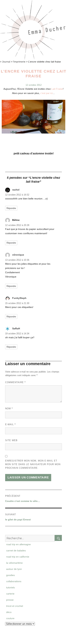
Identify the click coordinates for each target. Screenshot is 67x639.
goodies (10, 575)
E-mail (10, 424)
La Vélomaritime (14, 562)
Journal (6, 61)
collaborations (13, 581)
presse (10, 599)
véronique (18, 254)
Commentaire (15, 382)
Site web (11, 440)
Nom (9, 408)
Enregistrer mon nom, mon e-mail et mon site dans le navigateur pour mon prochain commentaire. (32, 464)
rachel (15, 189)
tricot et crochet (14, 606)
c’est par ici (46, 93)
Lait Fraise (57, 88)
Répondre (11, 208)
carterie (10, 593)
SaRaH (16, 328)
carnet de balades (16, 550)
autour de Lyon (14, 569)
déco (9, 612)
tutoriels (10, 587)
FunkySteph (19, 298)
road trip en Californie (17, 556)
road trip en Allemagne (18, 544)
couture (10, 618)
